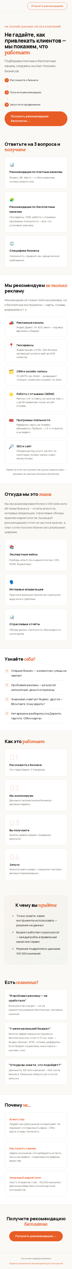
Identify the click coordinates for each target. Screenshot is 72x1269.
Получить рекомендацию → (36, 1236)
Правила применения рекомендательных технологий (36, 1263)
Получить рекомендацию (47, 6)
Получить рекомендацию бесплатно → (30, 118)
